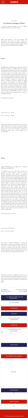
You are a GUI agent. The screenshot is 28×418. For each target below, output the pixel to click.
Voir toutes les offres (14, 302)
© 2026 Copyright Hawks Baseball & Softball (14, 416)
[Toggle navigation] (3, 2)
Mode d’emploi (14, 330)
